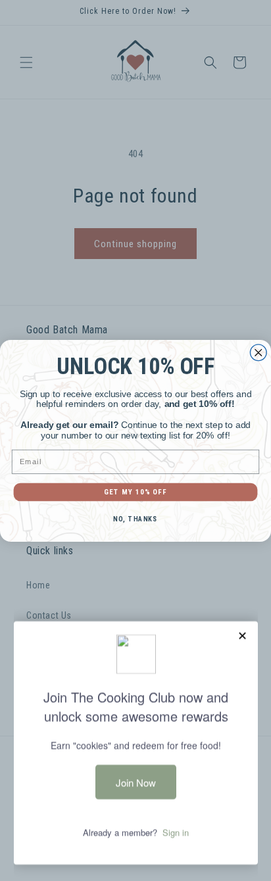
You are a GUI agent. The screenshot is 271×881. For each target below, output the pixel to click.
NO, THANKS (135, 519)
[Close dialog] (258, 352)
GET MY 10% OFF (135, 491)
